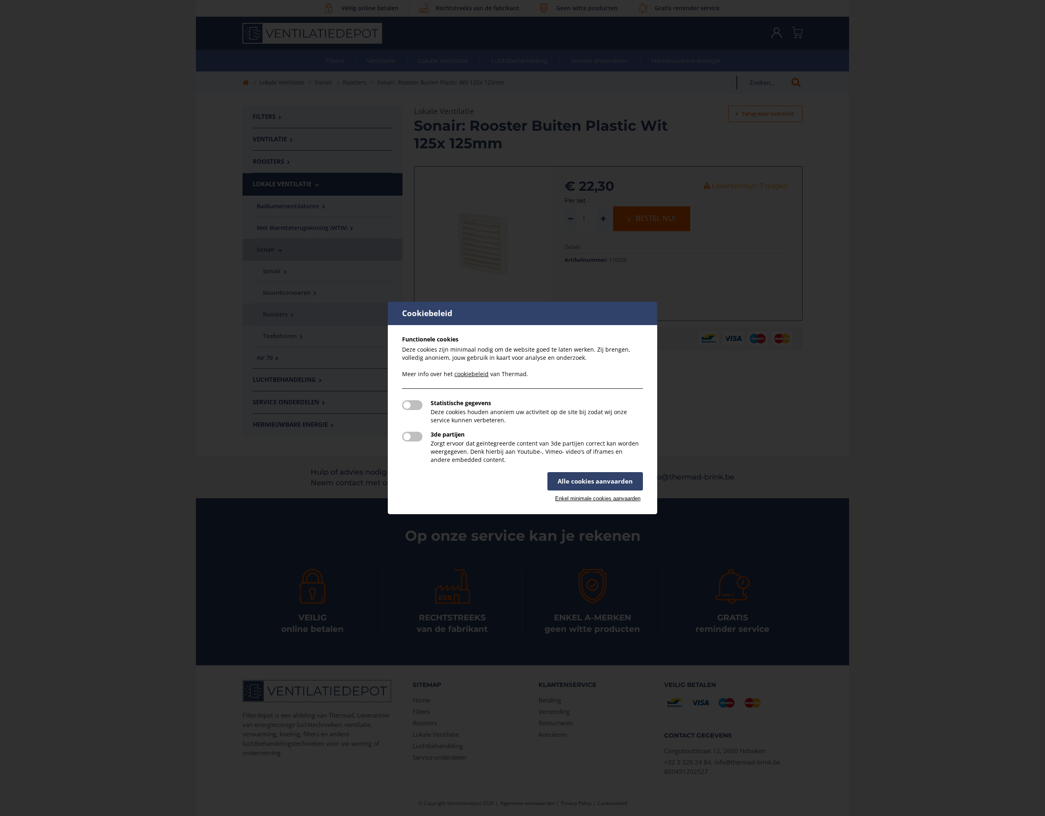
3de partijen (448, 434)
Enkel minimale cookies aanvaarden (597, 498)
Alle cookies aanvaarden (595, 481)
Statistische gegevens (461, 403)
